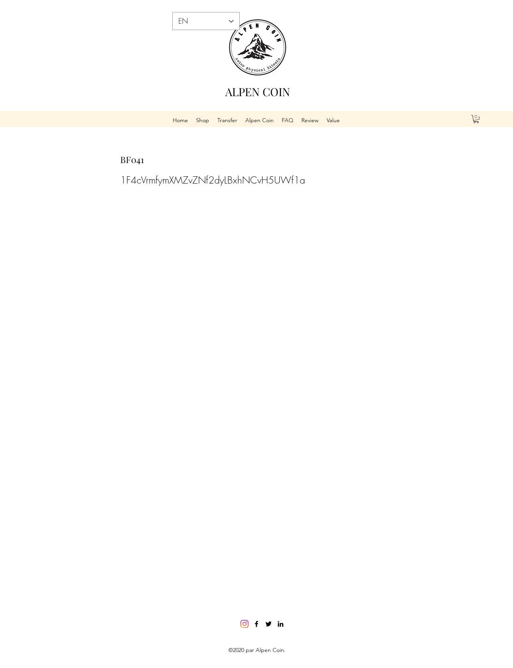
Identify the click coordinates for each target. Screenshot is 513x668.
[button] (476, 119)
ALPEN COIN (257, 91)
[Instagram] (244, 624)
